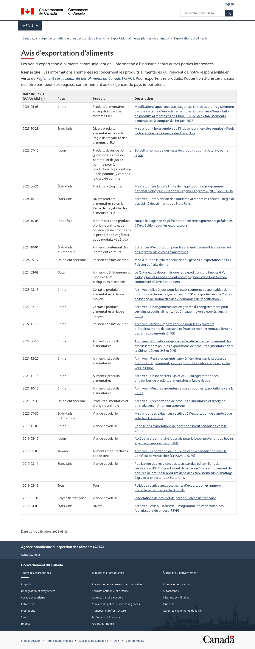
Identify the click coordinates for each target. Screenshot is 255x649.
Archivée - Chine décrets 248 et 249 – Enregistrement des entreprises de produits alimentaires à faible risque (177, 378)
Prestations (28, 610)
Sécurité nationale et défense (110, 591)
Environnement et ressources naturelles (117, 584)
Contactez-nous (31, 554)
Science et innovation (176, 584)
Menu (32, 25)
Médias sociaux (30, 640)
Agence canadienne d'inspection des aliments (73, 38)
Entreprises (28, 604)
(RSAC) (85, 78)
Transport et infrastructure (109, 610)
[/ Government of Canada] (54, 12)
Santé (24, 617)
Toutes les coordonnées (36, 573)
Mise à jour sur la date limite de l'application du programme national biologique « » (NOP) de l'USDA (184, 188)
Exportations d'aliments (191, 38)
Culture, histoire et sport (107, 597)
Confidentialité (135, 640)
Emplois (26, 584)
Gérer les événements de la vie (182, 610)
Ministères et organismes (108, 573)
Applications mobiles (60, 640)
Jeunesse (168, 604)
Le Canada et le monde (106, 617)
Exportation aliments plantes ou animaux (140, 38)
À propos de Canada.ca (93, 640)
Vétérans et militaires (176, 597)
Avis (116, 640)
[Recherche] (229, 13)
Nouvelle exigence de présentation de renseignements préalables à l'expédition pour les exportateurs (184, 222)
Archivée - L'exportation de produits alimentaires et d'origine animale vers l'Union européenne (180, 403)
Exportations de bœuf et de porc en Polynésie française (175, 498)
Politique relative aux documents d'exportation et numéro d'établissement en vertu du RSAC (178, 487)
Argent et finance (103, 623)
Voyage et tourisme (33, 597)
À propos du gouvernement (180, 573)
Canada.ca (29, 38)
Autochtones (171, 591)
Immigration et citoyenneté (38, 591)
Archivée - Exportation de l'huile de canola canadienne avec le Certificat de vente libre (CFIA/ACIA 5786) (181, 453)
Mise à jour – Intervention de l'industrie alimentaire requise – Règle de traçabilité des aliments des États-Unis (185, 130)
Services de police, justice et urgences (116, 604)
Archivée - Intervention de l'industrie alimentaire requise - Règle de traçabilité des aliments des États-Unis (185, 201)
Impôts (25, 623)
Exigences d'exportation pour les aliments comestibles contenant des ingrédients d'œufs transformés (183, 249)
